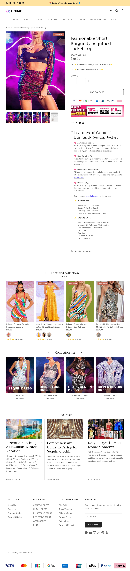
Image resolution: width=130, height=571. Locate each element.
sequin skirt (79, 177)
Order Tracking (65, 509)
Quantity (74, 75)
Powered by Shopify (25, 553)
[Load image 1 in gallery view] (35, 70)
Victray (15, 553)
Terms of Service (15, 513)
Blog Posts (65, 414)
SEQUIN (38, 19)
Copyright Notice (15, 517)
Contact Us (12, 509)
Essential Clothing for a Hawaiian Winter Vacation (24, 447)
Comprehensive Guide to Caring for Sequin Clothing (62, 447)
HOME (16, 19)
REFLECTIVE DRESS (42, 517)
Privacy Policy (65, 517)
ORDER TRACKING (98, 19)
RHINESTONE (52, 19)
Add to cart (97, 92)
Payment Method (66, 525)
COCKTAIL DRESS (41, 505)
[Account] (110, 10)
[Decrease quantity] (74, 81)
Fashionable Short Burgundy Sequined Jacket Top (29, 28)
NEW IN (27, 19)
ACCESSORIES (69, 19)
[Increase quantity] (88, 81)
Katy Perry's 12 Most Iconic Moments (104, 445)
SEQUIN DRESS (40, 509)
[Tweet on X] (77, 123)
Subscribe (93, 524)
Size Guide (63, 505)
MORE (82, 19)
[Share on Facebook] (80, 123)
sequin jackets (92, 196)
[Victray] (14, 11)
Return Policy (64, 521)
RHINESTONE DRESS (42, 513)
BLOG (35, 525)
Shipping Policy (65, 513)
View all (65, 277)
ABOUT (114, 19)
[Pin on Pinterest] (83, 123)
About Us (12, 505)
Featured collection (65, 273)
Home (8, 28)
